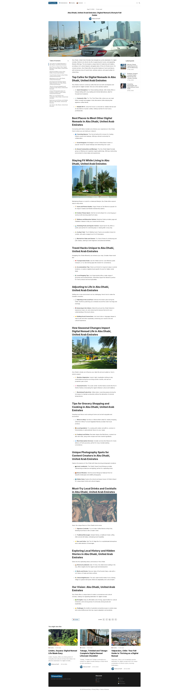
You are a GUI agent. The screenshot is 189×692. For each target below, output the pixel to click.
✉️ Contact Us (120, 678)
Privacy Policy (95, 689)
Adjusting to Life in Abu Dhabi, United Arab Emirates (57, 79)
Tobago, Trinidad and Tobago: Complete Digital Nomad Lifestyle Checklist (94, 653)
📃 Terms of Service (121, 683)
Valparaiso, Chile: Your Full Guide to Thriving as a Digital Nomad (124, 653)
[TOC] (68, 60)
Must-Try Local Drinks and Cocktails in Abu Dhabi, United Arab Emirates (59, 97)
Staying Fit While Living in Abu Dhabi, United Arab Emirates (57, 72)
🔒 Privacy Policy (121, 681)
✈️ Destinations (63, 3)
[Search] (139, 3)
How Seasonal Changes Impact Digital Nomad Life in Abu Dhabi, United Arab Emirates (58, 83)
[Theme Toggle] (137, 3)
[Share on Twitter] (103, 619)
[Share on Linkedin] (110, 619)
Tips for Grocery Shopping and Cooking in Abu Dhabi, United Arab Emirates (59, 88)
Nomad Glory (87, 689)
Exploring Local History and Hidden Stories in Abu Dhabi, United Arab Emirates (59, 101)
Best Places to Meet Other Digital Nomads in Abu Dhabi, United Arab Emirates (58, 68)
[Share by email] (112, 619)
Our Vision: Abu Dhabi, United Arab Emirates (59, 105)
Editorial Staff (55, 664)
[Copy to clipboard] (116, 619)
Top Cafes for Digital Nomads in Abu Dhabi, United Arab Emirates (58, 64)
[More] (85, 3)
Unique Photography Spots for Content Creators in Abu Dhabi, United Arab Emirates (58, 92)
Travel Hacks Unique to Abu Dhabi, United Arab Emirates (59, 75)
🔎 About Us (120, 679)
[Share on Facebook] (107, 619)
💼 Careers (80, 3)
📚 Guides (72, 3)
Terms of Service (104, 689)
